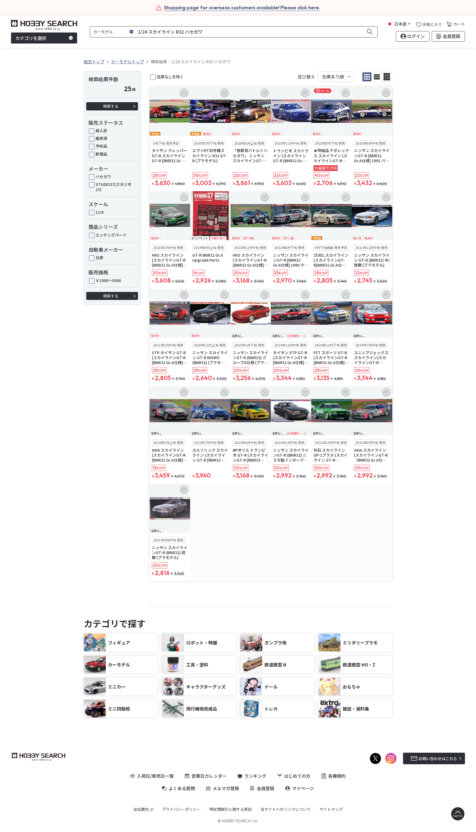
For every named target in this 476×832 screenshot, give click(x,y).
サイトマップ (331, 809)
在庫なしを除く (170, 76)
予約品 (101, 145)
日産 (99, 257)
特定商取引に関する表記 (230, 809)
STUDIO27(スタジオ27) (113, 187)
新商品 (101, 153)
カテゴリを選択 (30, 38)
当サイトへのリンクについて (286, 809)
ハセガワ (103, 176)
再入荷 (101, 130)
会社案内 (141, 809)
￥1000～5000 (108, 280)
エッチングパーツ (111, 234)
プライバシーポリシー (181, 809)
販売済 (101, 138)
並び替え (306, 77)
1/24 (100, 212)
